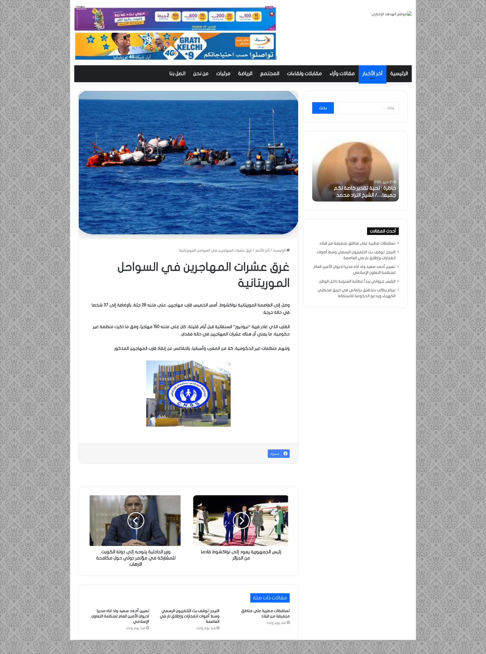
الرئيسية (399, 73)
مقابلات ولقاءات (304, 73)
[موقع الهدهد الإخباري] (392, 14)
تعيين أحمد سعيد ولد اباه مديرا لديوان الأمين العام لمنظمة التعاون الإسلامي (120, 616)
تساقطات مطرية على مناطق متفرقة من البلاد (357, 243)
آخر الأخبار (372, 73)
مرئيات (223, 73)
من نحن (200, 73)
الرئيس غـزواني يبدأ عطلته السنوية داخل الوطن (357, 281)
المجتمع (269, 73)
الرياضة (245, 73)
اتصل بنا (177, 73)
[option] (355, 170)
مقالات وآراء (342, 73)
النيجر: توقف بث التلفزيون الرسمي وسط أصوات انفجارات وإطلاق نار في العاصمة (189, 616)
